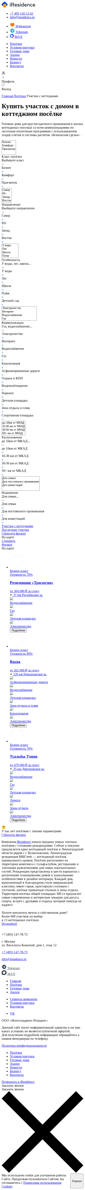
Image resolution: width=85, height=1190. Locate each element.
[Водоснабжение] (19, 315)
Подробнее (18, 630)
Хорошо (77, 1181)
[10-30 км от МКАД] (13, 426)
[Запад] (6, 197)
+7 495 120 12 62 (21, 13)
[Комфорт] (9, 145)
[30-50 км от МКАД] (13, 430)
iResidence (24, 842)
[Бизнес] (9, 142)
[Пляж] (10, 256)
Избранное (23, 26)
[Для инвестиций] (20, 485)
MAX (18, 36)
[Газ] (19, 319)
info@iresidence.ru (22, 17)
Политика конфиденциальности (24, 1045)
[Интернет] (19, 312)
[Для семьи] (20, 478)
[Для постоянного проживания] (20, 482)
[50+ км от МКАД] (13, 433)
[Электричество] (19, 308)
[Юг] (6, 193)
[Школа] (10, 252)
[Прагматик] (9, 149)
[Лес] (10, 249)
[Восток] (6, 200)
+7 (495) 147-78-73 (14, 952)
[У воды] (10, 245)
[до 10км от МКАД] (13, 423)
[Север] (6, 190)
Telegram (21, 32)
